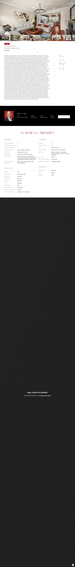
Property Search (39, 3)
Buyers (53, 3)
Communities (47, 3)
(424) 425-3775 (34, 117)
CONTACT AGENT (64, 116)
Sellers (57, 3)
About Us (32, 3)
